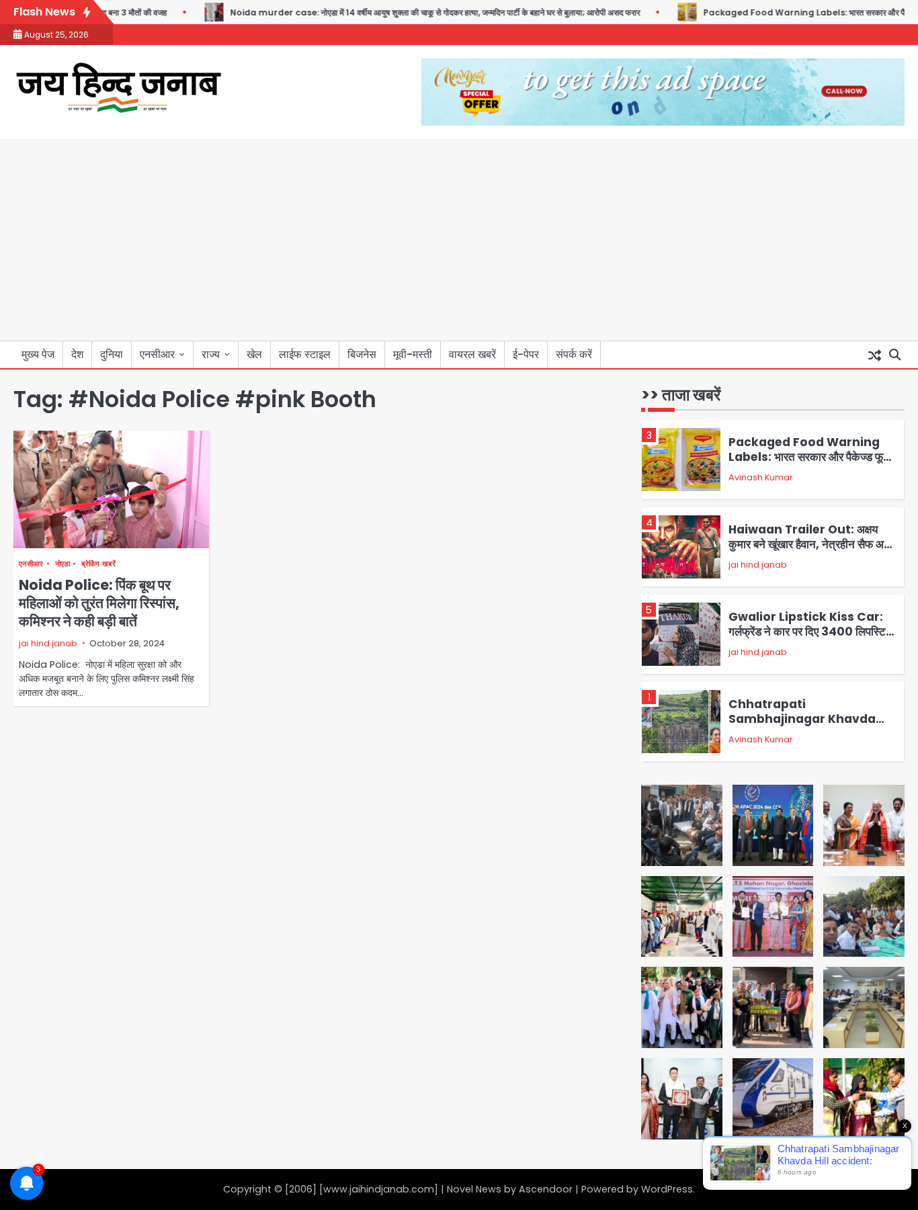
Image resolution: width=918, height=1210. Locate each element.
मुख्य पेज (38, 354)
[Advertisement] (459, 240)
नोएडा (63, 564)
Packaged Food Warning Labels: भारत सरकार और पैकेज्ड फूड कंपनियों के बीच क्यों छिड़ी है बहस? (809, 457)
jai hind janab (48, 643)
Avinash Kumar (760, 477)
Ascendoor (546, 1189)
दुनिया (111, 354)
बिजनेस (361, 354)
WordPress (667, 1189)
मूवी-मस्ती (412, 354)
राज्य (211, 354)
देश (77, 354)
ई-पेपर (526, 354)
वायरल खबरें (472, 354)
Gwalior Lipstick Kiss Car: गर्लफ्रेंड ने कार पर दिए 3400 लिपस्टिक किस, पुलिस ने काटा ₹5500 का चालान (811, 632)
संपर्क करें (574, 354)
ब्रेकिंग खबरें (98, 564)
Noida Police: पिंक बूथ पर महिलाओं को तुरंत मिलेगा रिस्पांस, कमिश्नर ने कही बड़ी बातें (99, 603)
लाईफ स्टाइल (305, 354)
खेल (254, 354)
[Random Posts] (874, 355)
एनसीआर (157, 354)
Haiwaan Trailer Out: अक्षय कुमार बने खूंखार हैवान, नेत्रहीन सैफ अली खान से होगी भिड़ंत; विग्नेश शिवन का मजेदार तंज (811, 551)
